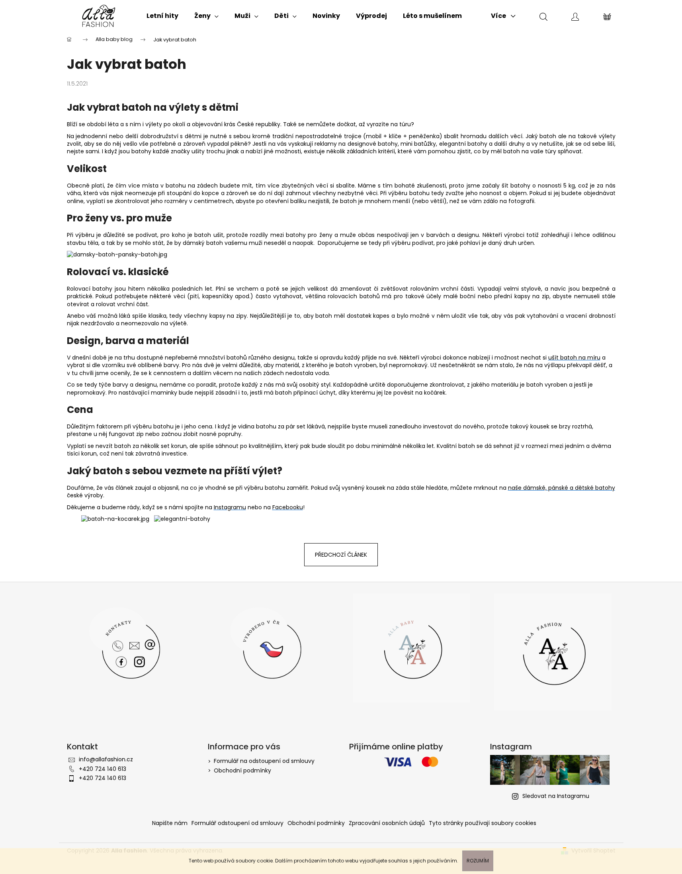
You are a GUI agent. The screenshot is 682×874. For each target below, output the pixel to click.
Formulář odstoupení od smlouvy (237, 823)
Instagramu (230, 507)
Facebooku (287, 507)
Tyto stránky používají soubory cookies (482, 823)
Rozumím (478, 860)
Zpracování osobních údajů (387, 823)
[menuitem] (162, 16)
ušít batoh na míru (574, 358)
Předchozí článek (341, 555)
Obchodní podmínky (242, 770)
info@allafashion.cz (106, 759)
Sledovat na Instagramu (555, 796)
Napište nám (170, 823)
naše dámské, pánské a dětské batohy (561, 488)
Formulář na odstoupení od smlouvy (264, 761)
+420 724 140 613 (102, 769)
